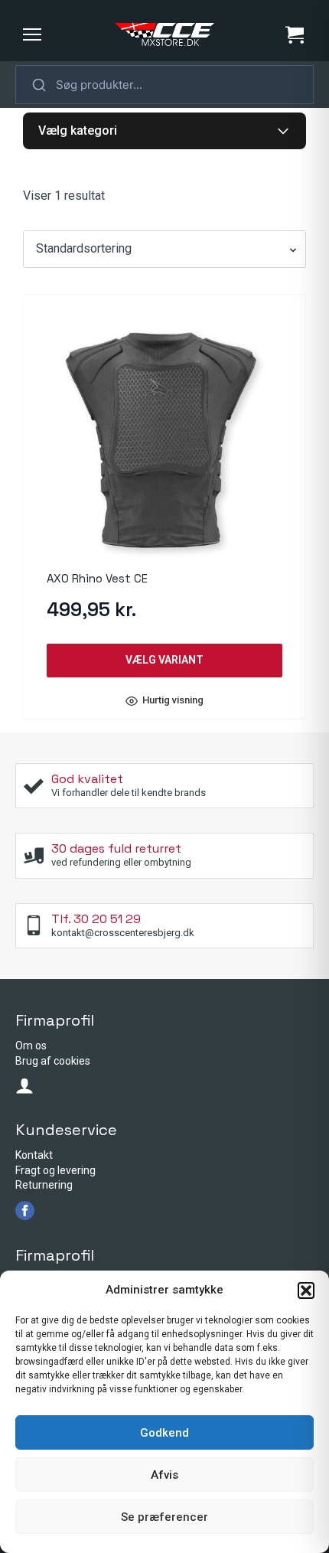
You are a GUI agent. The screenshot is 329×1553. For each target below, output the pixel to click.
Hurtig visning (173, 700)
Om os (31, 1045)
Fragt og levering (55, 1170)
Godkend (164, 1433)
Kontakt (34, 1155)
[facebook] (24, 1210)
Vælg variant (164, 660)
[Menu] (32, 34)
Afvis (164, 1475)
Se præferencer (164, 1517)
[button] (306, 1290)
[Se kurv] (294, 34)
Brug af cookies (52, 1061)
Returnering (44, 1185)
